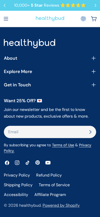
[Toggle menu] (6, 19)
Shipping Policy (18, 185)
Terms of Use (63, 145)
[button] (83, 19)
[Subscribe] (90, 132)
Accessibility (16, 194)
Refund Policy (49, 175)
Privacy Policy (17, 175)
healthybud (30, 205)
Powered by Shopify (61, 205)
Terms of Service (54, 185)
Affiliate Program (50, 194)
